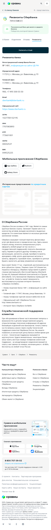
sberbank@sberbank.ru (13, 100)
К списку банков (12, 10)
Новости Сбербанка (41, 378)
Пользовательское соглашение (26, 480)
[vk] (10, 524)
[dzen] (23, 524)
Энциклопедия (39, 389)
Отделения (16, 39)
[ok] (16, 524)
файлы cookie (27, 512)
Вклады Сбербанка (9, 388)
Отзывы (26, 39)
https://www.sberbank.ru (14, 109)
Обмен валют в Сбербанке (13, 399)
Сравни (5, 354)
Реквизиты (33, 354)
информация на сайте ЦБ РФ (25, 65)
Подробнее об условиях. (17, 519)
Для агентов (7, 480)
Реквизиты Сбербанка (42, 385)
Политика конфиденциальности (15, 484)
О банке (5, 39)
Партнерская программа (31, 476)
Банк (13, 354)
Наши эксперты (19, 488)
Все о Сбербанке (39, 374)
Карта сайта (7, 488)
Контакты (16, 476)
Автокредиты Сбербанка (12, 395)
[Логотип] (25, 497)
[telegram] (3, 524)
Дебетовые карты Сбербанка (14, 378)
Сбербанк (22, 354)
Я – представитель (41, 10)
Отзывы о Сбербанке (41, 382)
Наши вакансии (34, 488)
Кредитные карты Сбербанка (14, 374)
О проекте (6, 476)
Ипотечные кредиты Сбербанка (15, 391)
